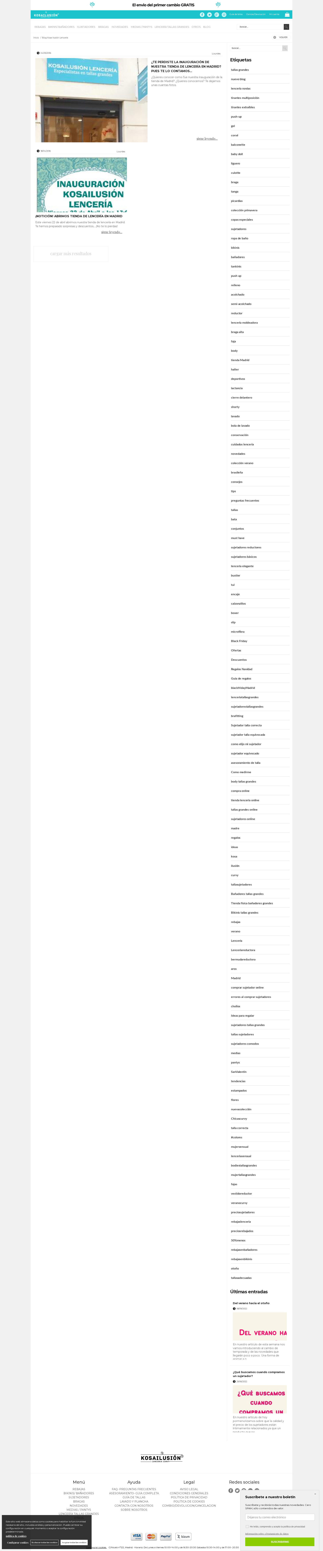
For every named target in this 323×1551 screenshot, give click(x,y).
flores (235, 1099)
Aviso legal (189, 1489)
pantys (235, 1062)
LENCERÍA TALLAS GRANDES (172, 26)
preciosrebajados (242, 1231)
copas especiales (242, 219)
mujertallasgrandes (243, 1174)
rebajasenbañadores (244, 1249)
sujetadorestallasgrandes (247, 706)
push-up (236, 116)
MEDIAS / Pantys (141, 26)
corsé (234, 135)
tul (233, 584)
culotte (235, 172)
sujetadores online (243, 819)
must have (237, 538)
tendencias (238, 1081)
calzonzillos (238, 603)
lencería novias (240, 88)
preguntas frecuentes (245, 500)
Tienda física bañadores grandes (252, 903)
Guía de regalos (241, 678)
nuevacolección (241, 1109)
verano (235, 931)
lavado (235, 416)
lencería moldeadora (244, 322)
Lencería (236, 940)
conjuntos (237, 528)
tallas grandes (240, 69)
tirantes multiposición (245, 97)
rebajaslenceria (241, 1221)
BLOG (206, 26)
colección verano (242, 463)
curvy (234, 875)
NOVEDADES (120, 26)
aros (233, 968)
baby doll (237, 154)
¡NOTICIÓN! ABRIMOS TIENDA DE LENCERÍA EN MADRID (78, 216)
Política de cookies (189, 1501)
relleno (235, 285)
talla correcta (239, 1128)
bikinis (235, 247)
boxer (235, 613)
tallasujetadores (241, 884)
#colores (236, 1137)
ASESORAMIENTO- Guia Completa (134, 1493)
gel (233, 126)
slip (233, 622)
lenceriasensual (241, 1156)
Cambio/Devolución (256, 14)
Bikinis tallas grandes (244, 912)
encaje (235, 594)
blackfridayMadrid (243, 687)
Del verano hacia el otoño (251, 1303)
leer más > (282, 1361)
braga (234, 182)
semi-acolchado (241, 303)
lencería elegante (242, 566)
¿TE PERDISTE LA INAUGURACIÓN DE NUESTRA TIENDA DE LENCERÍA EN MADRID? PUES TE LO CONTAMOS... (186, 66)
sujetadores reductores (246, 547)
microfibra (237, 631)
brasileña (237, 472)
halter (235, 369)
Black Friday (239, 641)
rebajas (235, 922)
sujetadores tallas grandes (248, 1025)
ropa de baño (239, 238)
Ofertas (236, 650)
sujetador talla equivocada (248, 734)
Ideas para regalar (242, 1015)
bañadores (238, 257)
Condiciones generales (189, 1493)
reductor (236, 313)
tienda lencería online (245, 800)
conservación (239, 435)
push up (236, 275)
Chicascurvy (239, 1118)
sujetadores (238, 229)
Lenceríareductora (243, 950)
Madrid (235, 978)
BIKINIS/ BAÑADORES (61, 26)
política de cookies (16, 1536)
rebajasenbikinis (241, 1259)
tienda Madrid (240, 360)
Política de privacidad (189, 1497)
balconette (238, 144)
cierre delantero (241, 397)
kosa (234, 856)
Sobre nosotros (134, 1509)
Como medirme (241, 772)
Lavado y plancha (134, 1501)
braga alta (237, 332)
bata (234, 519)
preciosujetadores (242, 1212)
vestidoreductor (241, 1193)
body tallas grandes (243, 781)
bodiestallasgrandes (244, 1165)
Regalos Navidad (241, 669)
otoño (235, 1268)
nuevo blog (238, 79)
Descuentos (239, 659)
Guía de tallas (236, 14)
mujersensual (239, 1146)
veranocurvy (239, 1203)
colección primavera (244, 210)
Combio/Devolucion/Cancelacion (189, 1505)
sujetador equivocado (245, 753)
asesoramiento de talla (245, 762)
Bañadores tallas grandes (247, 893)
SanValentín (238, 1071)
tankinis (236, 266)
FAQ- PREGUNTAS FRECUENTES (134, 1489)
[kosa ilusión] (46, 16)
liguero (235, 163)
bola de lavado (240, 425)
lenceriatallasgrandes (245, 697)
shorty (235, 406)
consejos (236, 481)
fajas (234, 1184)
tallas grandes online (244, 809)
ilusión (235, 865)
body (234, 350)
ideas (234, 847)
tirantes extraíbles (243, 107)
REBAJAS (40, 26)
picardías (237, 200)
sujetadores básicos (243, 556)
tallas (234, 510)
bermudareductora (243, 959)
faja (233, 341)
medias (235, 1053)
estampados (239, 1090)
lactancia (237, 388)
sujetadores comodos (245, 1043)
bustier (235, 575)
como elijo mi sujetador (246, 744)
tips (233, 491)
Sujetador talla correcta (246, 725)
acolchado (237, 294)
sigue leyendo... (207, 138)
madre (235, 828)
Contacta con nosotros (134, 1505)
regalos (235, 837)
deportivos (238, 378)
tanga (234, 191)
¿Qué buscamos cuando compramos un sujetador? (259, 1374)
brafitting (237, 716)
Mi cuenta (274, 14)
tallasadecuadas (241, 1277)
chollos (235, 1006)
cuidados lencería (242, 444)
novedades (238, 453)
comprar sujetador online (247, 987)
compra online (240, 790)
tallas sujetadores (242, 1034)
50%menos (238, 1240)
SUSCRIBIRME (280, 1541)
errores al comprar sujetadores (251, 996)
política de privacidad (294, 1526)
